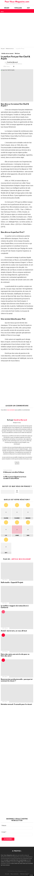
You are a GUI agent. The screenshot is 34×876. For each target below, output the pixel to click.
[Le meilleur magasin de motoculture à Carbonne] (17, 595)
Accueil (7, 874)
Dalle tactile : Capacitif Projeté (12, 582)
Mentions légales (24, 874)
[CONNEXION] (32, 11)
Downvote (26, 492)
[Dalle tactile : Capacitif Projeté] (17, 571)
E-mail (4, 832)
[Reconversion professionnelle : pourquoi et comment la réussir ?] (17, 668)
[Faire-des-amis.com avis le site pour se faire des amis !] (17, 643)
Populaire (18, 8)
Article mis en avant (21, 559)
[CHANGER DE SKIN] (29, 11)
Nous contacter (14, 874)
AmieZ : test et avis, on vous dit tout (14, 631)
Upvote (8, 492)
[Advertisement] (17, 30)
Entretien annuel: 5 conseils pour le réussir (16, 704)
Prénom (4, 825)
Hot (28, 8)
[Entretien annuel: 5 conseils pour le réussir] (17, 693)
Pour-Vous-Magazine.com (17, 2)
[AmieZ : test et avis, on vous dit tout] (17, 620)
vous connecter (11, 410)
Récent (6, 8)
